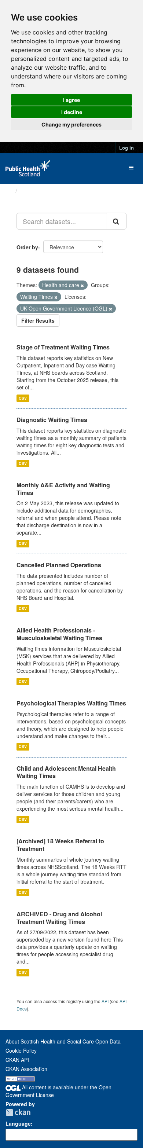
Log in (126, 147)
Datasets (34, 190)
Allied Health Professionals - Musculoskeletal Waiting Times (59, 634)
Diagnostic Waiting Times (51, 419)
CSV (23, 398)
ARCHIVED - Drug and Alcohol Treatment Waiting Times (59, 918)
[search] (116, 221)
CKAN (18, 1112)
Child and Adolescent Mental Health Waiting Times (66, 772)
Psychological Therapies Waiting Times (71, 703)
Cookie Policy (21, 1050)
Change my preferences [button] (71, 124)
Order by (27, 247)
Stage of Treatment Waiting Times (63, 347)
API (105, 1001)
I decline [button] (71, 112)
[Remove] (82, 285)
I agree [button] (71, 100)
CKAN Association (26, 1068)
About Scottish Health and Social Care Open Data (63, 1041)
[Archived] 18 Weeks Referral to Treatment (60, 845)
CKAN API (17, 1059)
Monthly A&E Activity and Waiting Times (63, 489)
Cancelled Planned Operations (58, 565)
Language (18, 1123)
